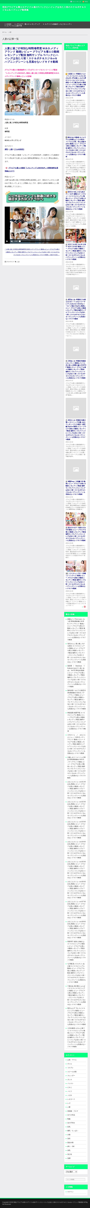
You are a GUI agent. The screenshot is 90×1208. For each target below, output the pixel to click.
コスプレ (70, 1068)
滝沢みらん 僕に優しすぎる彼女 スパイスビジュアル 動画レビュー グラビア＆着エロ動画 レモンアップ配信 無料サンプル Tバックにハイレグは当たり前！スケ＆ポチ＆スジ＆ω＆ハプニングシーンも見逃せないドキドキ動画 (76, 653)
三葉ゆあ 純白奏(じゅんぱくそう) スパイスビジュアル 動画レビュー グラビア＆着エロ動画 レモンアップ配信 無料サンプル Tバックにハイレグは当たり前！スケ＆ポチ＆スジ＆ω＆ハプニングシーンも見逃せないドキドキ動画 (76, 995)
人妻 (11, 149)
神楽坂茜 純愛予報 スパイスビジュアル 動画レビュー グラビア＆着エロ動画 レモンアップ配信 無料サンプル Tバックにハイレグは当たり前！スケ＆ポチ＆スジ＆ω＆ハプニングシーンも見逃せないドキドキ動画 (76, 722)
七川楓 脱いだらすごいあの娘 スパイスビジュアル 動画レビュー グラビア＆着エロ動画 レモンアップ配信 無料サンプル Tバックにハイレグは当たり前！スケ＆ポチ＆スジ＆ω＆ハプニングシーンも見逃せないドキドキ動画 (76, 973)
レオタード (71, 1099)
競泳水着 (70, 1142)
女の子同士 (71, 1123)
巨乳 (68, 1127)
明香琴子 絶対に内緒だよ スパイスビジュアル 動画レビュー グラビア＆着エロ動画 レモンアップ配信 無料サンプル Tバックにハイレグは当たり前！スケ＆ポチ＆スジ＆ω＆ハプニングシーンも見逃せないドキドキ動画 (76, 951)
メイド (69, 1091)
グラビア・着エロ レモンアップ (28, 24)
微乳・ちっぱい (72, 1131)
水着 (68, 1135)
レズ (68, 1103)
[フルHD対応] (19, 149)
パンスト (70, 1083)
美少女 (69, 1154)
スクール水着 (72, 1072)
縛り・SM (70, 1146)
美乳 (6, 149)
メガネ (69, 1095)
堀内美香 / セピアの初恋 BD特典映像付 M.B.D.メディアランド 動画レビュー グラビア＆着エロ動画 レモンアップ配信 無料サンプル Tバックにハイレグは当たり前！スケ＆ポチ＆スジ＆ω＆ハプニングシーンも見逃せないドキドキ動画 (76, 700)
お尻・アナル (72, 1060)
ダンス (69, 1079)
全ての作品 (71, 1115)
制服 (68, 1119)
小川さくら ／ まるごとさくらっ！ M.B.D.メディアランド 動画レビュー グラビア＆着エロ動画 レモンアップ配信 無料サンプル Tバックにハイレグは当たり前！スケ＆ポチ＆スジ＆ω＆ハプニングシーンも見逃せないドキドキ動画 (76, 744)
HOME (8, 24)
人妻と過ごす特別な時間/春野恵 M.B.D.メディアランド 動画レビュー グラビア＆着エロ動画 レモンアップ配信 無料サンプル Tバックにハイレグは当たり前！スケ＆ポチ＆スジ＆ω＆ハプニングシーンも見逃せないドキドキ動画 (32, 55)
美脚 (68, 1158)
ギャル (69, 1064)
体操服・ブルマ (72, 1111)
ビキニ (69, 1087)
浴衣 (68, 1138)
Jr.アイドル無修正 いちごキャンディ (58, 24)
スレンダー (71, 1075)
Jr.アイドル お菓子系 (14, 26)
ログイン (70, 1192)
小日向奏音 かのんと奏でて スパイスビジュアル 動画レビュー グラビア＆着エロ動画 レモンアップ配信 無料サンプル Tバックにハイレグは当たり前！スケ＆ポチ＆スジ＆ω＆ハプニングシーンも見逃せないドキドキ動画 (76, 1037)
